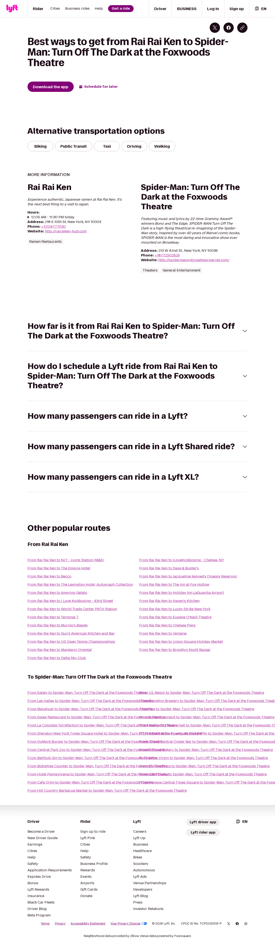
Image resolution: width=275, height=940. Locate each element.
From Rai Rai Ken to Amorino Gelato (57, 592)
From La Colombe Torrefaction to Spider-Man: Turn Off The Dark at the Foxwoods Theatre (103, 725)
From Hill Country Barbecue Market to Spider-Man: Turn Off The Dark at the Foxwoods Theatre (107, 790)
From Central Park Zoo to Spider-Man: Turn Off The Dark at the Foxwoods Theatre (96, 749)
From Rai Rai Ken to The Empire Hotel (59, 568)
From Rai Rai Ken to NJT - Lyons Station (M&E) (66, 560)
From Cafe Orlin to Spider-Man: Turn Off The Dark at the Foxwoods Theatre (90, 782)
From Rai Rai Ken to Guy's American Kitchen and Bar (71, 633)
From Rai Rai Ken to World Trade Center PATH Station (72, 608)
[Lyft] (12, 8)
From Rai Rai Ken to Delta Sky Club (57, 657)
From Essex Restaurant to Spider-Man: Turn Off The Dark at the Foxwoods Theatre (96, 717)
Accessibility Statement (88, 923)
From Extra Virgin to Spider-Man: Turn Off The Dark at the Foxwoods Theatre (203, 757)
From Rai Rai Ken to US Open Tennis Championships (71, 641)
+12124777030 (53, 226)
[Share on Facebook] (228, 28)
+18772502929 (167, 255)
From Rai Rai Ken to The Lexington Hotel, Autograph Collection (80, 584)
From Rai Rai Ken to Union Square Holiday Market (181, 641)
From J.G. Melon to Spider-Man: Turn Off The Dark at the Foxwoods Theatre (201, 692)
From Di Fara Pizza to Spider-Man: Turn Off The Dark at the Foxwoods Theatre (204, 766)
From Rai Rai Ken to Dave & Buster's (169, 568)
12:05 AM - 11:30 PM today (52, 217)
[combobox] (260, 8)
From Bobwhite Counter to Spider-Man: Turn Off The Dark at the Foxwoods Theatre (97, 766)
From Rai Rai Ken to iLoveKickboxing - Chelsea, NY (181, 560)
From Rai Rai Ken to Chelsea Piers (167, 625)
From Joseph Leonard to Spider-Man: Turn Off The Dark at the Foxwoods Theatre (206, 717)
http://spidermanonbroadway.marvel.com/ (193, 260)
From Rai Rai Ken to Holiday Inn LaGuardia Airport (181, 592)
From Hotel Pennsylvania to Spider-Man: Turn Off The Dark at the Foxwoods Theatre (98, 774)
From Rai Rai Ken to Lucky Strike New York (174, 608)
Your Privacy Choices (125, 923)
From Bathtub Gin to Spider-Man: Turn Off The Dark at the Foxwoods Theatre (92, 757)
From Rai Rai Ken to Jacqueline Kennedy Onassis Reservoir (188, 576)
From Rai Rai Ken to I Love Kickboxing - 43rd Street (70, 600)
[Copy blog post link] (242, 28)
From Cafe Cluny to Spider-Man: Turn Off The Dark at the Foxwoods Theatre (203, 774)
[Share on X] (215, 28)
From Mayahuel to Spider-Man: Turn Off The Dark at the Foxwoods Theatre (90, 709)
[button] (138, 331)
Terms (45, 923)
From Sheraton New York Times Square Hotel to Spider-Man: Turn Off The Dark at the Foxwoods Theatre (115, 733)
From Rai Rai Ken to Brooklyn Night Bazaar (175, 649)
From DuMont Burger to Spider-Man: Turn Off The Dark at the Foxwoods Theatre (95, 741)
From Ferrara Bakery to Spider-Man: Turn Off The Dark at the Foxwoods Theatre (206, 749)
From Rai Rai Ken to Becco (49, 576)
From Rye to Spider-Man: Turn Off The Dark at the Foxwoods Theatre (196, 709)
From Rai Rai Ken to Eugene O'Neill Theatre (175, 617)
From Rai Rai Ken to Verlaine (162, 633)
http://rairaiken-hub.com (66, 231)
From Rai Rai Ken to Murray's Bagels (58, 625)
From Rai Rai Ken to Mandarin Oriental (60, 649)
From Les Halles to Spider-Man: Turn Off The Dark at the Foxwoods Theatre (90, 700)
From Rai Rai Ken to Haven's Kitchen (169, 600)
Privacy (60, 923)
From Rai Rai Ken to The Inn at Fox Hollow (174, 584)
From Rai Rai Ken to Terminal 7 (53, 617)
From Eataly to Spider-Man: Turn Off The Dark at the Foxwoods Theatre (87, 692)
